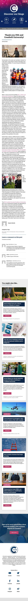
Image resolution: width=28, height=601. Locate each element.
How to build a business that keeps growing (13, 455)
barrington (10, 318)
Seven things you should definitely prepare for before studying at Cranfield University (13, 380)
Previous (2, 21)
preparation (9, 397)
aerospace (5, 433)
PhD (18, 433)
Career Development (16, 396)
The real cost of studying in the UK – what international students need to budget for (14, 341)
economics (9, 357)
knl (13, 318)
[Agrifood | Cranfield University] (14, 19)
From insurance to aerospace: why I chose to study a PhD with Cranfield (14, 419)
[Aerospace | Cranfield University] (6, 19)
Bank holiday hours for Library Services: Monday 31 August (12, 304)
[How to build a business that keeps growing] (14, 444)
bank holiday (5, 318)
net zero (15, 433)
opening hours (17, 318)
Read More (7, 315)
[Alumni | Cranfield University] (22, 19)
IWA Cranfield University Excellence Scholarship (15, 202)
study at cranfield (15, 397)
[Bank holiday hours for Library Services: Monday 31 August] (14, 293)
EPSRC (12, 433)
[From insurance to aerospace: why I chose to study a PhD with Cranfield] (14, 408)
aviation (9, 433)
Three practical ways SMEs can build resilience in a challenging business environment (13, 490)
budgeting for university (11, 356)
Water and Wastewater (11, 231)
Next (26, 21)
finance (13, 357)
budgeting (5, 356)
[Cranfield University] (14, 4)
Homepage (4, 28)
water (5, 231)
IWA (3, 231)
